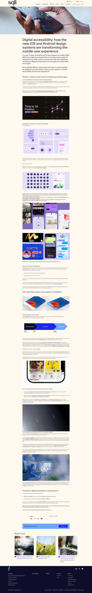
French (81, 1)
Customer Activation (12, 577)
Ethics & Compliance (72, 579)
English (77, 1)
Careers (57, 4)
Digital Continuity (11, 584)
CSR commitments (72, 581)
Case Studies (45, 4)
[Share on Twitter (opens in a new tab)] (38, 518)
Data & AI (10, 581)
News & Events (71, 584)
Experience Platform (12, 579)
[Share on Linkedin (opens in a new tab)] (31, 518)
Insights (52, 4)
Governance (70, 577)
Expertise (38, 4)
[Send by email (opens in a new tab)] (41, 518)
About (62, 4)
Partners (69, 583)
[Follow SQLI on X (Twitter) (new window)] (79, 568)
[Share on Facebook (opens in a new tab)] (35, 518)
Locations (70, 1)
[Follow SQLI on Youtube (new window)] (82, 568)
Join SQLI (59, 575)
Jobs (58, 577)
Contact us (67, 4)
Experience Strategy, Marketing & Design (16, 575)
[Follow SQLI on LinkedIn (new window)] (76, 568)
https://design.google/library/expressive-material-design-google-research (45, 261)
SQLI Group (70, 575)
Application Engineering (13, 583)
